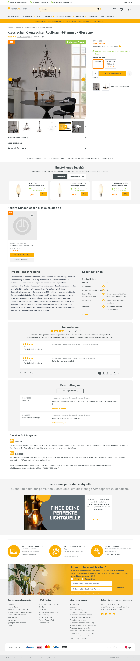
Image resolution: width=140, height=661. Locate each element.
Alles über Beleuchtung (78, 612)
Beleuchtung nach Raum (64, 16)
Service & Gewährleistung (48, 612)
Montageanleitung (76, 610)
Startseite (11, 27)
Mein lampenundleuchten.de (49, 604)
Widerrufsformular (45, 617)
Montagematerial (77, 176)
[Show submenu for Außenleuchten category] (34, 16)
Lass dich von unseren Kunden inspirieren (83, 158)
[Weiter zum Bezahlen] (83, 79)
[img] (47, 79)
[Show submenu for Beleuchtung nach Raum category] (73, 16)
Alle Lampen (74, 604)
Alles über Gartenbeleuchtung (81, 615)
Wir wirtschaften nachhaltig (18, 610)
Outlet (103, 16)
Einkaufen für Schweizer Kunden (82, 631)
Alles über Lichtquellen (78, 620)
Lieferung (42, 610)
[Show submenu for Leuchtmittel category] (85, 16)
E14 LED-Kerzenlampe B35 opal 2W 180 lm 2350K (36, 185)
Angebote (110, 16)
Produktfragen (107, 158)
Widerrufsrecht (13, 617)
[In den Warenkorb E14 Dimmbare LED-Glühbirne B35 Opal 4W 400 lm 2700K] (125, 194)
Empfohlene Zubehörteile (54, 158)
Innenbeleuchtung (13, 16)
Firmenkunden (93, 16)
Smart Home (48, 16)
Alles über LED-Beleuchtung (80, 617)
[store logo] (18, 8)
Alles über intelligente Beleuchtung (83, 625)
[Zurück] (10, 79)
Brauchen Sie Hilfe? (34, 158)
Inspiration (74, 607)
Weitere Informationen (104, 337)
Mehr (86, 315)
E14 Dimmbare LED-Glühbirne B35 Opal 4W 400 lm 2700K (120, 185)
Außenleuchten (28, 16)
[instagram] (106, 614)
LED (38, 16)
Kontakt (10, 625)
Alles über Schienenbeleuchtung (82, 623)
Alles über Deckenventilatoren (81, 628)
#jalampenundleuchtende (17, 623)
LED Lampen (60, 176)
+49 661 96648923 (43, 468)
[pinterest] (110, 614)
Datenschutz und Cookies (17, 615)
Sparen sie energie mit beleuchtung (83, 633)
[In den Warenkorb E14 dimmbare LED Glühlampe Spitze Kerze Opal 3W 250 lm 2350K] (84, 194)
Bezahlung (42, 607)
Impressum (12, 620)
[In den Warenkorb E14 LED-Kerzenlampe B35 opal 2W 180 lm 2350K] (43, 194)
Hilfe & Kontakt (128, 2)
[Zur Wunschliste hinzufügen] (129, 73)
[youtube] (114, 614)
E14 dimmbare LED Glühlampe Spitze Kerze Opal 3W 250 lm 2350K (78, 185)
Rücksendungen (44, 615)
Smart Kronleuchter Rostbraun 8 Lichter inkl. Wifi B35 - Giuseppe (21, 245)
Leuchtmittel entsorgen (78, 639)
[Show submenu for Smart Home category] (53, 16)
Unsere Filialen (13, 607)
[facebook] (102, 614)
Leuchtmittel (80, 16)
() (24, 37)
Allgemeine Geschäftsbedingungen (20, 612)
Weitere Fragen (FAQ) (46, 620)
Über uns (11, 604)
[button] (70, 21)
